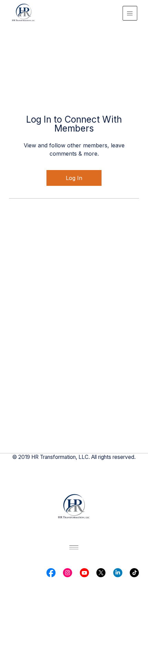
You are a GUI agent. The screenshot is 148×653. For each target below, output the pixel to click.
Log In (74, 177)
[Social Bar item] (50, 572)
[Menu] (130, 13)
